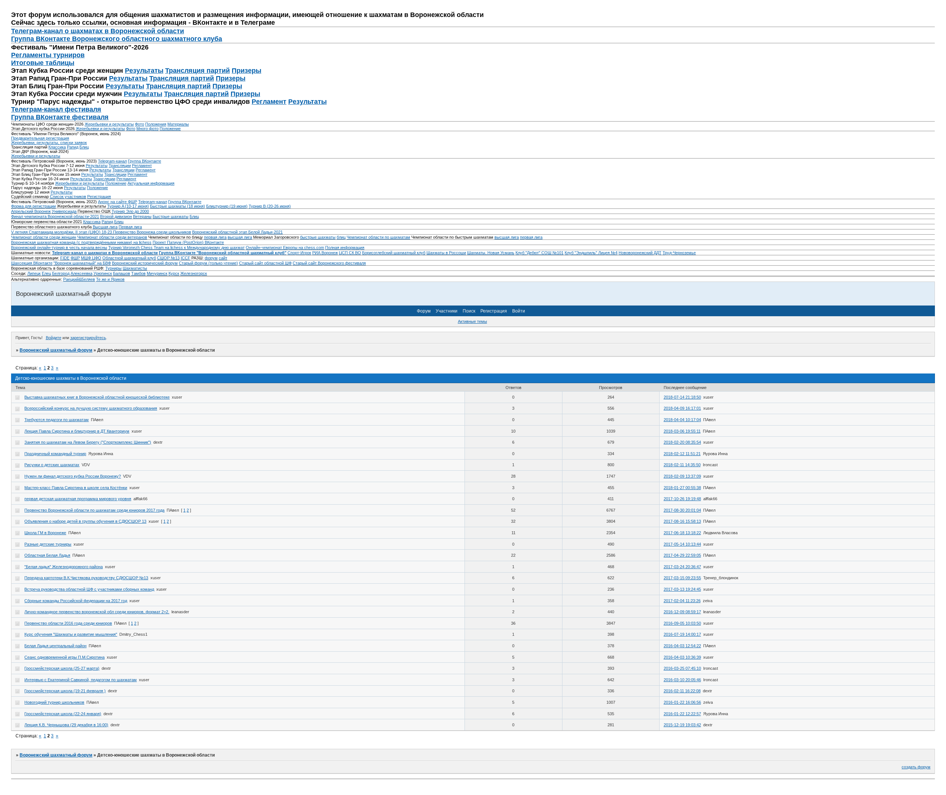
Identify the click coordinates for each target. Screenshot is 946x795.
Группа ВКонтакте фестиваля (60, 117)
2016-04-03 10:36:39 (682, 657)
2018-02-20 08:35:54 (682, 442)
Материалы (178, 124)
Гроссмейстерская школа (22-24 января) (62, 714)
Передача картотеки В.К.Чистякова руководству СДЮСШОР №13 (86, 578)
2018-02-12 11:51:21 (682, 453)
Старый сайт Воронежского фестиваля (329, 263)
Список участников (68, 196)
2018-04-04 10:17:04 (682, 419)
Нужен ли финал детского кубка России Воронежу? (72, 476)
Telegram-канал (112, 161)
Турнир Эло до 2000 (130, 211)
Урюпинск (102, 273)
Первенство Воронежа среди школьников (152, 232)
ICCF (185, 258)
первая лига (215, 237)
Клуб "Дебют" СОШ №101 (539, 252)
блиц (341, 237)
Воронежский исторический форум (145, 263)
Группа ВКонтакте (144, 161)
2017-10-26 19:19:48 (682, 499)
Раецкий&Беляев (79, 279)
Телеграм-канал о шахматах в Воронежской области (97, 31)
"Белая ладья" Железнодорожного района (63, 566)
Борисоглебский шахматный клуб (393, 252)
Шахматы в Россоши (446, 252)
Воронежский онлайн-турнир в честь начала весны (59, 247)
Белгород (60, 273)
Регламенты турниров (48, 55)
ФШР (75, 258)
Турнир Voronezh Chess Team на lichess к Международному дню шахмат (176, 247)
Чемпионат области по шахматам (378, 237)
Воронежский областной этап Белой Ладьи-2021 (237, 232)
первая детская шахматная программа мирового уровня (77, 499)
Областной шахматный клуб (129, 258)
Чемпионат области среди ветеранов (112, 237)
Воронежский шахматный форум (56, 350)
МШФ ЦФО (91, 258)
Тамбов (138, 273)
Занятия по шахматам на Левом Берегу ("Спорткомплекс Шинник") (87, 442)
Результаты (144, 70)
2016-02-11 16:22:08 (682, 691)
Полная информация (344, 247)
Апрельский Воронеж (31, 211)
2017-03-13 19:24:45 (682, 589)
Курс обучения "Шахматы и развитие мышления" (70, 634)
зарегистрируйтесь (88, 337)
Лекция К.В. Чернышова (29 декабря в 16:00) (66, 725)
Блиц (84, 147)
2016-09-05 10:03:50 (682, 623)
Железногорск (193, 273)
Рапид (72, 147)
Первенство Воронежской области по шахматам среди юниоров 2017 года (94, 510)
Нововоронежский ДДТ (640, 252)
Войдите (53, 337)
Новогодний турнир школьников (54, 702)
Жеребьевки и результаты (109, 124)
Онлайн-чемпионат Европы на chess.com (285, 247)
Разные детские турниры (47, 544)
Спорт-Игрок (299, 252)
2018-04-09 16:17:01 (682, 408)
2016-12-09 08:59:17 (682, 612)
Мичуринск (157, 273)
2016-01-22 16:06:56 (682, 702)
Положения (155, 124)
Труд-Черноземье (679, 252)
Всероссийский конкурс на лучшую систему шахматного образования (90, 408)
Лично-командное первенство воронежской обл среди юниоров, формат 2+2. (96, 612)
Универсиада (64, 211)
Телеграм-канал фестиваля (56, 109)
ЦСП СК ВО (350, 252)
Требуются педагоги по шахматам (56, 419)
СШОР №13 (168, 258)
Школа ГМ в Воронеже (45, 532)
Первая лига (130, 227)
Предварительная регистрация (40, 138)
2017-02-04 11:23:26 (682, 600)
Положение (170, 128)
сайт (223, 258)
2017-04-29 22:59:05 (682, 555)
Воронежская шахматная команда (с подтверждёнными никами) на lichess (81, 242)
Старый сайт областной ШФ (265, 263)
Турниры (113, 268)
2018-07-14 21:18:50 (682, 397)
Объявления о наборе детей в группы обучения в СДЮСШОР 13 (85, 521)
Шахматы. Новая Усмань (490, 252)
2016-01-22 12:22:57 (682, 714)
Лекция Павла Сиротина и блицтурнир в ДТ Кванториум (76, 431)
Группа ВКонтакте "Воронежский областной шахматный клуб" (222, 252)
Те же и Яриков (110, 279)
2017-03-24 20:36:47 (682, 566)
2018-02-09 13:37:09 (682, 476)
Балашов (121, 273)
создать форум (916, 767)
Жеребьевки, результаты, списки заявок (49, 142)
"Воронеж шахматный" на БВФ (82, 263)
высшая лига (240, 237)
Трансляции (120, 165)
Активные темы (472, 321)
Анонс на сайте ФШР (117, 201)
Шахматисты (135, 268)
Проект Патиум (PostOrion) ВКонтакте (188, 242)
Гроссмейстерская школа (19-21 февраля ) (65, 691)
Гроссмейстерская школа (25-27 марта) (61, 668)
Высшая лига (105, 227)
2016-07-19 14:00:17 (682, 634)
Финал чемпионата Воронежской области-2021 (55, 216)
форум (211, 258)
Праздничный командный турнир (55, 453)
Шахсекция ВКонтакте (31, 263)
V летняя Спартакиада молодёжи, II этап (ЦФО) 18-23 (62, 232)
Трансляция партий (197, 70)
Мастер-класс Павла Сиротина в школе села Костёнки (75, 487)
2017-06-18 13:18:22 (682, 532)
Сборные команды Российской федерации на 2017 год (75, 600)
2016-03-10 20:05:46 (682, 680)
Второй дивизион (116, 216)
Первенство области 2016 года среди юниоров (68, 623)
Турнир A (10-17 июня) (128, 206)
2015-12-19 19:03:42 (682, 725)
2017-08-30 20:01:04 (682, 510)
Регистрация (99, 196)
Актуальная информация (150, 183)
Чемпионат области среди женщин (43, 237)
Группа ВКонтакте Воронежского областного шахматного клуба (116, 38)
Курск (174, 273)
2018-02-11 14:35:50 (682, 465)
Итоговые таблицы (42, 62)
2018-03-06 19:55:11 (682, 431)
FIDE (64, 258)
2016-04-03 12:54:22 (682, 646)
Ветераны (142, 216)
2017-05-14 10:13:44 (682, 544)
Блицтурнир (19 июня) (227, 206)
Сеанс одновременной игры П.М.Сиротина (64, 657)
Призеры (246, 70)
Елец (46, 273)
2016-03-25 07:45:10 (682, 668)
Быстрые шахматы (170, 216)
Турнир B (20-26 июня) (270, 206)
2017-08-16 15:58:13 (682, 521)
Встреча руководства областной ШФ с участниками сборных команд (89, 589)
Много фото (147, 128)
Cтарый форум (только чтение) (208, 263)
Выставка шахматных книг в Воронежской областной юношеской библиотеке (97, 397)
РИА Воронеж (325, 252)
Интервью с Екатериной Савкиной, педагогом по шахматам (80, 680)
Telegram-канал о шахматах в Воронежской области (105, 252)
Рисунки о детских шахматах (51, 465)
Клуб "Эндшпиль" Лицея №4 (591, 252)
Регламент (269, 101)
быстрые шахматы (318, 237)
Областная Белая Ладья (47, 555)
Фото (139, 124)
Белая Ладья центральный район (55, 646)
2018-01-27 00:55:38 (682, 487)
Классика (57, 147)
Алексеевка (81, 273)
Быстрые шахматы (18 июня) (177, 206)
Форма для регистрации (33, 206)
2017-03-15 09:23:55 (682, 578)
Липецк (34, 273)
